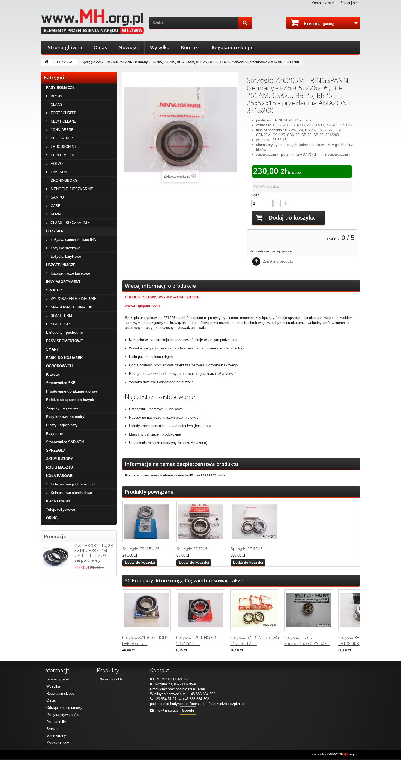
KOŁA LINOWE (58, 501)
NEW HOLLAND (63, 121)
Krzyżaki (53, 374)
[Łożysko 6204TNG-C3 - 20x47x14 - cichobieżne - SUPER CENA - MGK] (200, 610)
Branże (52, 729)
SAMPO (57, 197)
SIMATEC (54, 290)
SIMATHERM (61, 316)
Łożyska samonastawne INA (73, 240)
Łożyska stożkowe (65, 248)
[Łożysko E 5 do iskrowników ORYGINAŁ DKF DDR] (308, 610)
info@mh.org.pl (167, 710)
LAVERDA (58, 172)
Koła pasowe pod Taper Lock (73, 484)
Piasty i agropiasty (61, 425)
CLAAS (56, 104)
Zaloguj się (349, 3)
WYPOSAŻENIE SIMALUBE (73, 299)
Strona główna (65, 47)
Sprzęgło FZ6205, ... (194, 548)
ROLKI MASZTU (59, 467)
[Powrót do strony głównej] (46, 62)
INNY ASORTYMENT (63, 282)
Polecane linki (57, 722)
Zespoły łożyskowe (62, 408)
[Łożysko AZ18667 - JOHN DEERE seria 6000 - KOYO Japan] (146, 610)
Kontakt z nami (324, 3)
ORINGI (52, 518)
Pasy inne (54, 433)
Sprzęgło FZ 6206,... (249, 548)
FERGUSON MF (63, 147)
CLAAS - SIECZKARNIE (70, 223)
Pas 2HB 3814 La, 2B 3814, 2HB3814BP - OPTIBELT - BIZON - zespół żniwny (93, 553)
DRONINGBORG (63, 180)
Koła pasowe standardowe (71, 493)
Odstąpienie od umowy (64, 708)
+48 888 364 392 (202, 694)
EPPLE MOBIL (62, 155)
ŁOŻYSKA (65, 62)
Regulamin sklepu (232, 47)
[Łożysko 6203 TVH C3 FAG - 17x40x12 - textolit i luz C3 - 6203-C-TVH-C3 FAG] (254, 610)
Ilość (255, 195)
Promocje (55, 536)
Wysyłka (160, 47)
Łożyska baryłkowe (65, 256)
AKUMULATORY (59, 459)
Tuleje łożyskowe (60, 509)
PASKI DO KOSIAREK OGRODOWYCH (64, 362)
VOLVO (56, 164)
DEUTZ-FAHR (61, 138)
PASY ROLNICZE (60, 88)
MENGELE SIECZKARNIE (71, 189)
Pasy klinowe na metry (65, 417)
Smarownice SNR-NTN (65, 442)
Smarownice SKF (60, 383)
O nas (100, 47)
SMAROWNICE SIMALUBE (72, 307)
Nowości (128, 47)
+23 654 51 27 (165, 699)
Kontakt (190, 47)
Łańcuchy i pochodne (64, 332)
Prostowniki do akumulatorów (71, 391)
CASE (55, 206)
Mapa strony (56, 736)
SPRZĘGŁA (55, 450)
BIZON (56, 96)
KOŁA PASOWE (59, 476)
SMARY (52, 349)
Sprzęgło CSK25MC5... (142, 548)
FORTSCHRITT (63, 113)
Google (188, 710)
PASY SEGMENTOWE (64, 341)
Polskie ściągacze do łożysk (70, 400)
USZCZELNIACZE (61, 265)
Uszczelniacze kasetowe (70, 273)
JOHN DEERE (62, 130)
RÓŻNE (56, 214)
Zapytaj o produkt (278, 261)
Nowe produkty (111, 679)
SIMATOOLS (60, 324)
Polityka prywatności (62, 715)
